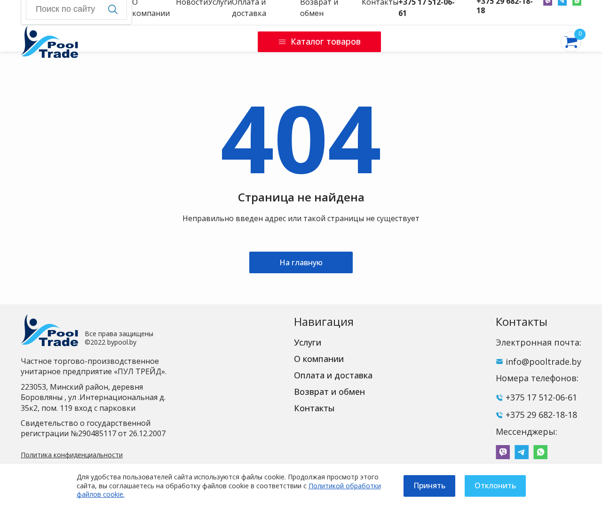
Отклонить (495, 485)
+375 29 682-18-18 (541, 414)
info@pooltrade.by (543, 361)
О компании (319, 358)
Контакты (314, 408)
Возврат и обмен (329, 391)
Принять (429, 485)
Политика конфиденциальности (72, 454)
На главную (301, 262)
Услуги (307, 342)
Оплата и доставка (333, 375)
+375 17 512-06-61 (541, 397)
